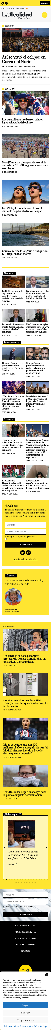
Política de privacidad (28, 1026)
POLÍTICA (33, 926)
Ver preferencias (25, 1020)
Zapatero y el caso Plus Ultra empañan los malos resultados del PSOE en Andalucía (37, 295)
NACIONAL (18, 926)
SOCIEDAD (25, 926)
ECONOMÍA (32, 938)
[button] (47, 975)
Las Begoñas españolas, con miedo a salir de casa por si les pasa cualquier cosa (37, 484)
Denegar (25, 1012)
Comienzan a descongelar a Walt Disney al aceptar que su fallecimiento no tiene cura (25, 703)
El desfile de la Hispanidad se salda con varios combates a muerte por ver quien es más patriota (13, 485)
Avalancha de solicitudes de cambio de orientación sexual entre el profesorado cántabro (12, 445)
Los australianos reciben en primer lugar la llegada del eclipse (22, 121)
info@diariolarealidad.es (26, 559)
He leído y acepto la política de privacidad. (20, 536)
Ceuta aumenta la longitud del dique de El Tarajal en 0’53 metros (24, 252)
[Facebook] (6, 3)
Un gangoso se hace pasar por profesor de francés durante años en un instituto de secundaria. (24, 659)
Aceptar (26, 1005)
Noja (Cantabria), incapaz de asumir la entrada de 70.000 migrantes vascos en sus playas (25, 165)
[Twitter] (2, 3)
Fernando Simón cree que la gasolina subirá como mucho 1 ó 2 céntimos (13, 328)
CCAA (34, 932)
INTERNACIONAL (20, 932)
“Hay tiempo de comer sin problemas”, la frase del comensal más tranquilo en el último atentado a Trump (13, 402)
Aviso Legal (42, 1026)
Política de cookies (11, 1026)
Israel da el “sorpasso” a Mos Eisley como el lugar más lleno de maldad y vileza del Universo (37, 401)
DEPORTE (18, 938)
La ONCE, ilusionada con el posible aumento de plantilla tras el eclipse (22, 210)
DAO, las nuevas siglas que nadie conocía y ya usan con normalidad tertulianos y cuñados (37, 328)
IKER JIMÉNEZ (25, 951)
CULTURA (31, 945)
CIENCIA (29, 932)
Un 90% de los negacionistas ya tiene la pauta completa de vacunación (24, 793)
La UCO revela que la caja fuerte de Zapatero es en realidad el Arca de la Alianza (12, 296)
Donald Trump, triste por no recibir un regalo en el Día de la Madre (12, 367)
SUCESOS (25, 938)
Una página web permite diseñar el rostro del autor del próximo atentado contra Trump (35, 368)
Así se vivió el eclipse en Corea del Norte (24, 59)
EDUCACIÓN (20, 945)
